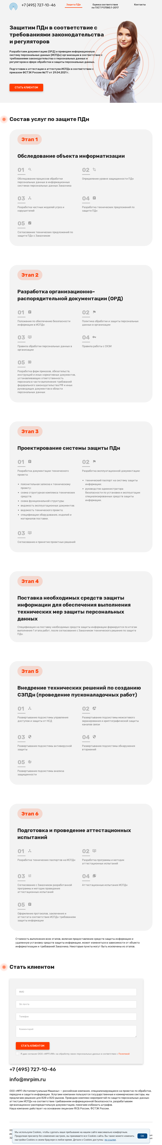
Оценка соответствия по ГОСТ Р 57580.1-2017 (105, 6)
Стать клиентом (26, 87)
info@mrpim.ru (27, 1079)
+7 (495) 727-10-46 (39, 5)
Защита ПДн (73, 4)
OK (142, 1136)
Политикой (124, 1054)
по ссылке (110, 1139)
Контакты (140, 4)
